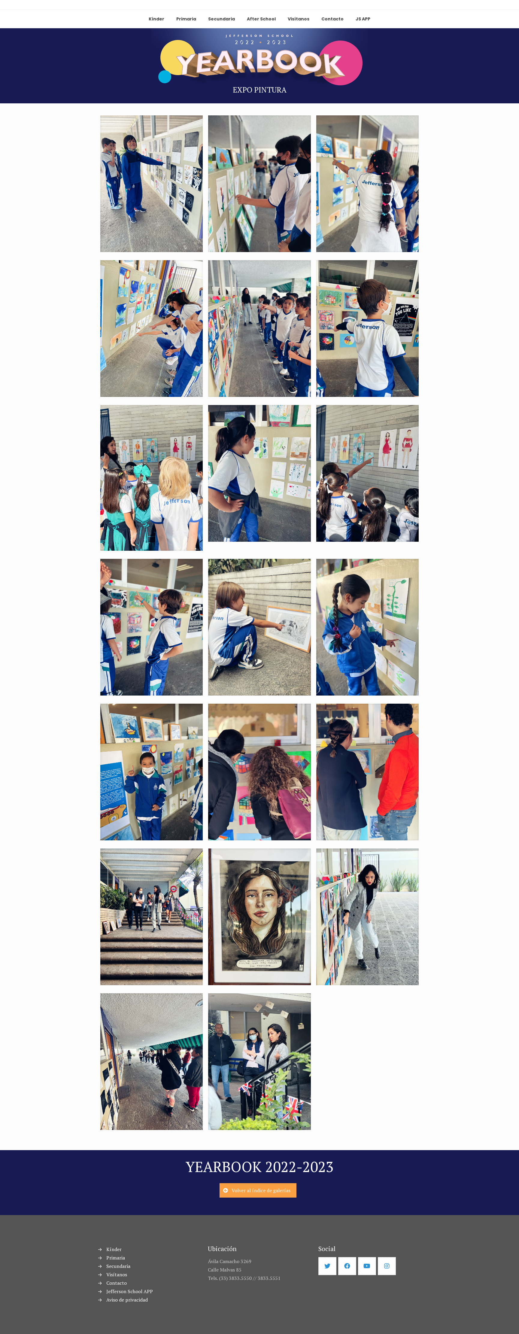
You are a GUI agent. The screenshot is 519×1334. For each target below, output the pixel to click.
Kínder (114, 1249)
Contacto (116, 1283)
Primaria (115, 1257)
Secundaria (118, 1266)
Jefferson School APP (129, 1291)
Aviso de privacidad (127, 1299)
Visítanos (116, 1274)
